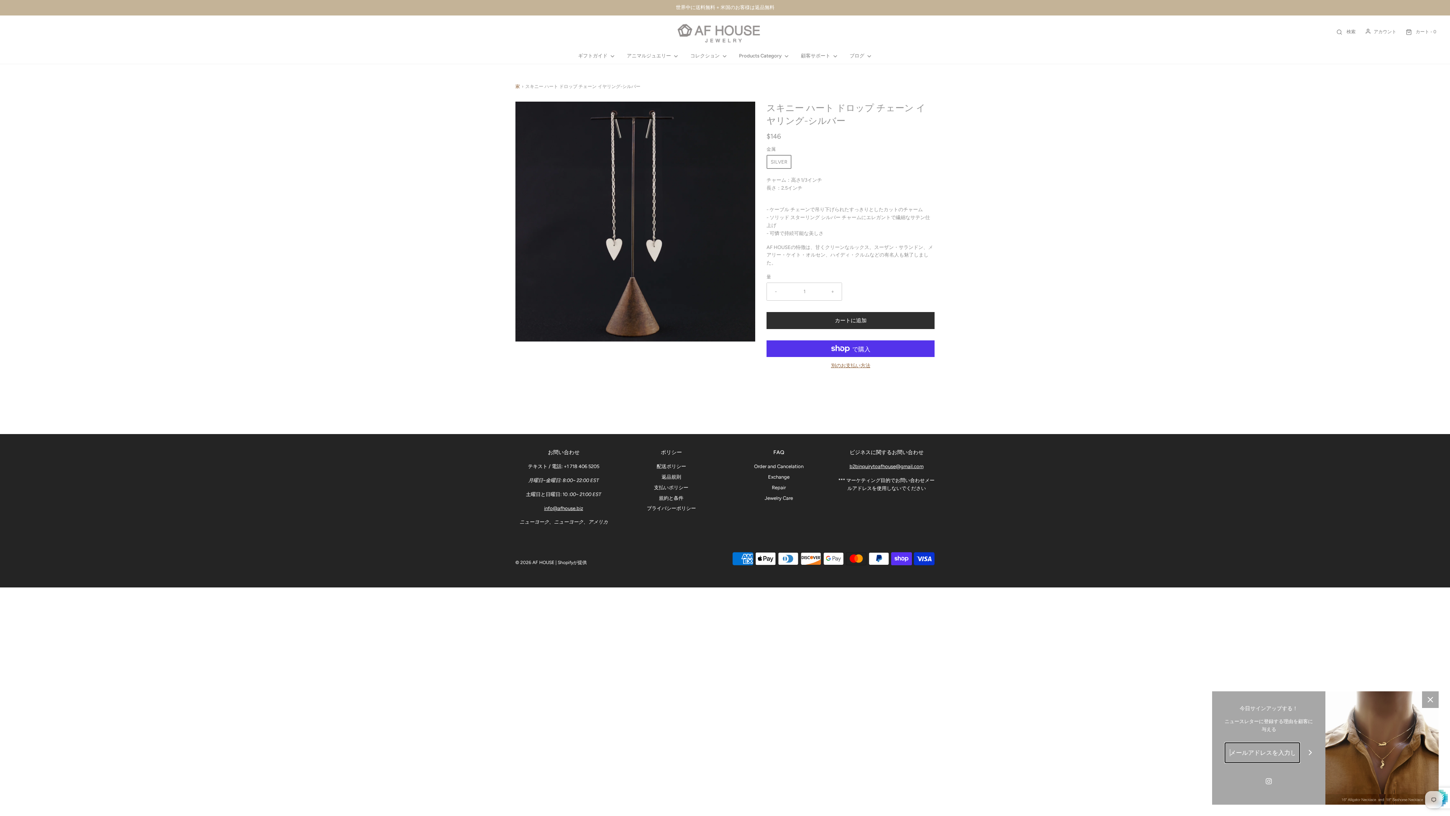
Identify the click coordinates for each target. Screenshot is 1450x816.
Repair (779, 487)
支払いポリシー (671, 487)
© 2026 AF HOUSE (534, 562)
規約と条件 (671, 498)
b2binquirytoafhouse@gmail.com (887, 466)
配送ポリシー (671, 466)
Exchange (779, 477)
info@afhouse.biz (563, 508)
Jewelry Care (779, 498)
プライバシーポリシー (671, 508)
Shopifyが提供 (572, 562)
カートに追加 (851, 320)
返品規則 (671, 477)
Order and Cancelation (779, 466)
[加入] (1310, 752)
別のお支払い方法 (850, 365)
